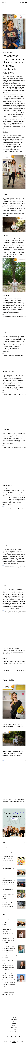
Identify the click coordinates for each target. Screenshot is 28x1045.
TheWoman (14, 1041)
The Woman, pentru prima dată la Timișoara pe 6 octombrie (8, 870)
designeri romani (8, 663)
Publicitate (14, 1019)
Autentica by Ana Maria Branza (17, 661)
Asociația (14, 1025)
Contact (14, 1023)
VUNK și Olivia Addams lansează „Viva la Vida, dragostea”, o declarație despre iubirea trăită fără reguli (8, 860)
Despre (14, 1017)
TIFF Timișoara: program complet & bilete (12, 852)
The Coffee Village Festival (14, 1031)
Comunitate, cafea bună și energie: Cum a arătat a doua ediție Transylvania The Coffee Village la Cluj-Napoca (9, 893)
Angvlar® (14, 1042)
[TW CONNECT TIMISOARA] (14, 823)
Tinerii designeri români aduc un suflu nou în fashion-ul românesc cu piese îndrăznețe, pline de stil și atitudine (13, 753)
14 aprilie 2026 (6, 797)
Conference (14, 1027)
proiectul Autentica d (19, 663)
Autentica (5, 661)
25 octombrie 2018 (7, 52)
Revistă (14, 1029)
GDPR (14, 1021)
